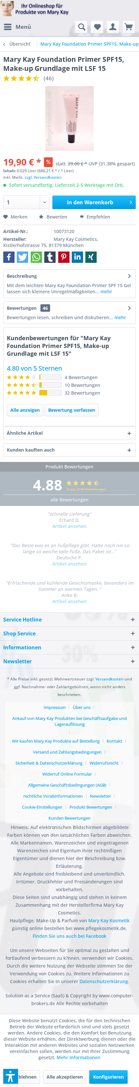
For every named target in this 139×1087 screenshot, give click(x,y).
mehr (105, 291)
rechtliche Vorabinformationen (53, 796)
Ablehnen (26, 1077)
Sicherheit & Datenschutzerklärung (49, 763)
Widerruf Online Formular (67, 774)
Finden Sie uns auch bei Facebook (69, 936)
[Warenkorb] (128, 26)
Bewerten (57, 217)
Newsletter (100, 796)
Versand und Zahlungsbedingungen (67, 752)
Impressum (55, 707)
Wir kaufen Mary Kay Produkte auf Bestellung (56, 741)
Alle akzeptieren (65, 1077)
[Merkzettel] (97, 26)
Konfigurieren (108, 1077)
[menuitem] (17, 26)
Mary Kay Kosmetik (109, 920)
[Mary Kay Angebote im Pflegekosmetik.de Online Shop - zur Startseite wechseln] (35, 10)
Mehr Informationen (79, 1057)
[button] (9, 257)
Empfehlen (97, 217)
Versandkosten (109, 679)
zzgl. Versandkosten (43, 177)
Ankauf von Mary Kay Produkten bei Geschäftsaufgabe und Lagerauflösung (69, 721)
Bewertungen (22, 308)
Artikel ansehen (69, 526)
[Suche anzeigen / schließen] (81, 26)
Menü (23, 26)
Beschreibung (22, 276)
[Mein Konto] (112, 26)
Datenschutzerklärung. (104, 981)
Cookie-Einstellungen (42, 807)
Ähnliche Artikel (25, 433)
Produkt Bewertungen (91, 807)
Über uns (82, 707)
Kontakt (114, 741)
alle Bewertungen (69, 500)
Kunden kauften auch (31, 450)
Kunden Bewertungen (69, 818)
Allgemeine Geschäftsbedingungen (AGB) (67, 785)
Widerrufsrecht (104, 763)
